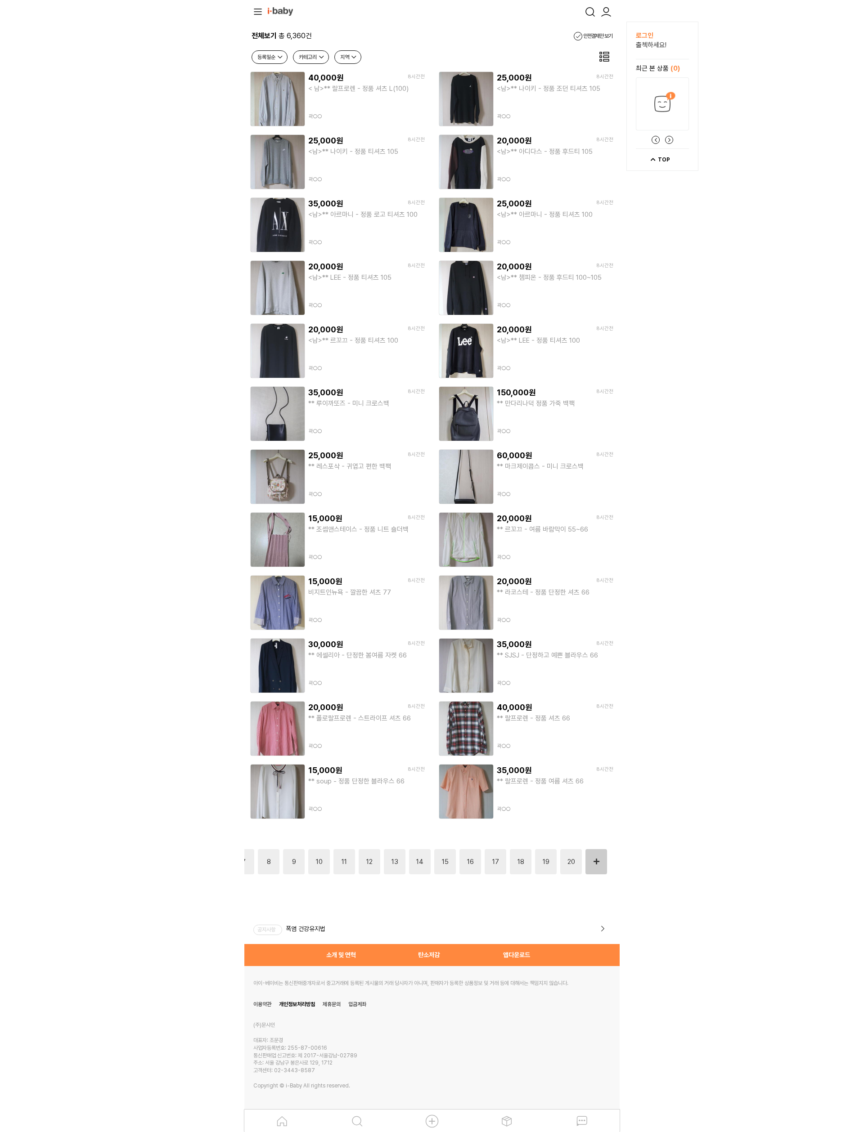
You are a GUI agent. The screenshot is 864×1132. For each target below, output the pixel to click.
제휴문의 (332, 1004)
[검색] (590, 10)
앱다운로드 (516, 954)
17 (495, 862)
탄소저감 (429, 954)
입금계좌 (357, 1004)
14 (419, 862)
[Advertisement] (195, 156)
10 (319, 862)
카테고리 (308, 57)
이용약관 (262, 1004)
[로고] (280, 10)
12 (369, 862)
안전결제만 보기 (597, 36)
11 (344, 862)
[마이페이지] (606, 10)
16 (470, 862)
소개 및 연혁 (341, 954)
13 (395, 862)
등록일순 (267, 57)
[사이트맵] (258, 10)
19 (546, 862)
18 (521, 862)
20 (571, 862)
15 (445, 862)
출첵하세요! (651, 45)
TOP (663, 160)
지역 (345, 57)
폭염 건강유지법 (305, 928)
